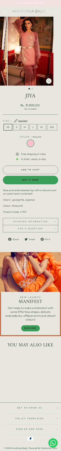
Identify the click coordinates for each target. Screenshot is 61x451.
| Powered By (34, 448)
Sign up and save (29, 429)
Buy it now (30, 180)
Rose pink (30, 143)
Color (30, 136)
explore (30, 328)
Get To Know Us (29, 407)
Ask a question (30, 228)
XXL (52, 127)
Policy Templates (29, 418)
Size (15, 120)
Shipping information (30, 221)
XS (7, 127)
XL (41, 127)
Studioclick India (49, 448)
